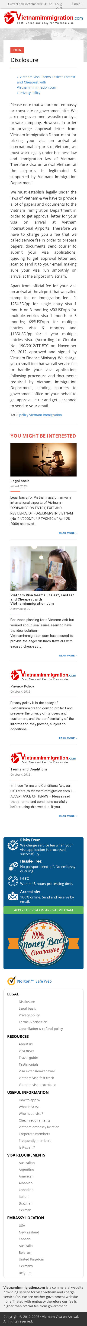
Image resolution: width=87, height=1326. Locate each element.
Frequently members (35, 1140)
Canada (25, 1239)
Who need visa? (31, 1113)
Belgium (25, 1273)
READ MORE (67, 533)
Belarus (25, 1252)
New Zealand (29, 1232)
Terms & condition (33, 1022)
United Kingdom (31, 1259)
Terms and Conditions (29, 769)
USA (22, 1225)
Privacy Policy (22, 686)
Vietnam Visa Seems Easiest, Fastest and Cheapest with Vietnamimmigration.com (42, 599)
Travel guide (28, 1057)
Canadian (26, 1190)
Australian (27, 1162)
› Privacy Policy (28, 92)
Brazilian (25, 1203)
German (25, 1210)
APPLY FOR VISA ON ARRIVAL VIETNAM (43, 910)
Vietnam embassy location (39, 1127)
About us (26, 1044)
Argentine (26, 1169)
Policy (17, 50)
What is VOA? (29, 1107)
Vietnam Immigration (45, 415)
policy (23, 415)
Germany (26, 1266)
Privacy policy (29, 1015)
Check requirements (34, 1120)
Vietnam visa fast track (36, 1078)
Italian (24, 1196)
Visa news (26, 1051)
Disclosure (27, 1001)
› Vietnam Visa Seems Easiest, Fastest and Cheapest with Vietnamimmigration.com (46, 82)
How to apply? (29, 1100)
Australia (26, 1245)
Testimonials (29, 1064)
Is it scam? (27, 1147)
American (26, 1176)
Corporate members (34, 1134)
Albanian (26, 1183)
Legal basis (19, 481)
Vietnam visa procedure (37, 1084)
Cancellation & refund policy (41, 1028)
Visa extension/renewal (37, 1071)
